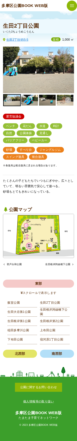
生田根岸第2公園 (51, 321)
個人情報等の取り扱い (38, 401)
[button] (29, 100)
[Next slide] (68, 100)
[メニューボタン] (72, 6)
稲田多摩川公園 (18, 330)
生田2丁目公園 (50, 302)
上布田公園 (47, 330)
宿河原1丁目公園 (51, 339)
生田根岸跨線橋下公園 (54, 312)
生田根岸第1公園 (19, 321)
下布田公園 (15, 339)
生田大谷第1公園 (19, 311)
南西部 (57, 354)
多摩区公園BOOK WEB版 (24, 5)
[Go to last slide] (9, 100)
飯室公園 (13, 302)
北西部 (20, 354)
